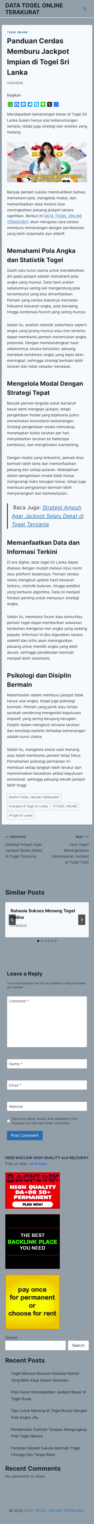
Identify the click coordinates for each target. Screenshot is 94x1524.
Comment (19, 1001)
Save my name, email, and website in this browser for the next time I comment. (44, 1121)
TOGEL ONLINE (17, 32)
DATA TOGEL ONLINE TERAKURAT (34, 797)
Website (16, 1106)
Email (15, 1085)
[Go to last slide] (12, 919)
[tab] (38, 941)
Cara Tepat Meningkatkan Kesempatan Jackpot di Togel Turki (70, 849)
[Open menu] (85, 8)
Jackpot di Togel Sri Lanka (28, 806)
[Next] (81, 919)
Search (11, 1337)
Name (16, 1064)
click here (38, 1163)
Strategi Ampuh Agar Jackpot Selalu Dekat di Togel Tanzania (48, 515)
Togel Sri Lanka (21, 815)
